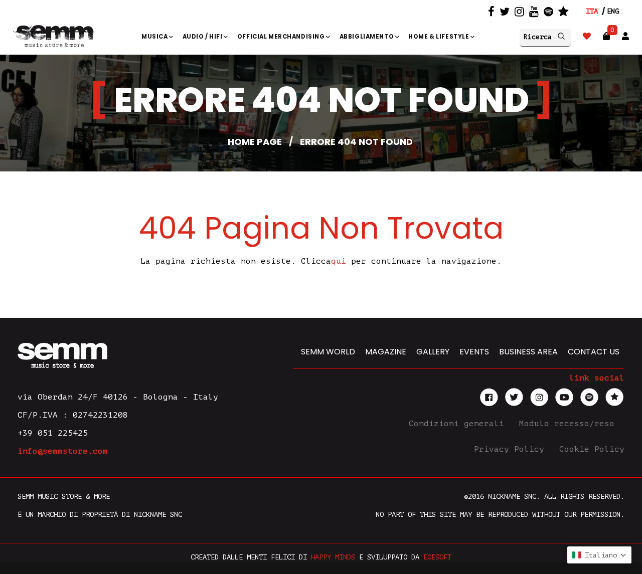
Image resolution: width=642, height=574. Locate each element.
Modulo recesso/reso (569, 423)
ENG (613, 11)
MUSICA (155, 37)
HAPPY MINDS (333, 557)
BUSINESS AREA (528, 351)
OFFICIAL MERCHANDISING (281, 37)
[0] (606, 36)
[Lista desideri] (587, 36)
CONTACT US (593, 351)
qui (338, 261)
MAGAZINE (385, 351)
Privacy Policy (511, 449)
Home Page (255, 141)
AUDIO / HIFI (203, 37)
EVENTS (474, 351)
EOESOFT (437, 557)
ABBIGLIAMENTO (367, 37)
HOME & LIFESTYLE (439, 37)
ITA (592, 11)
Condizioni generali (459, 423)
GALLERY (432, 351)
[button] (599, 554)
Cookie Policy (591, 449)
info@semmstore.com (63, 451)
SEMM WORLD (328, 351)
